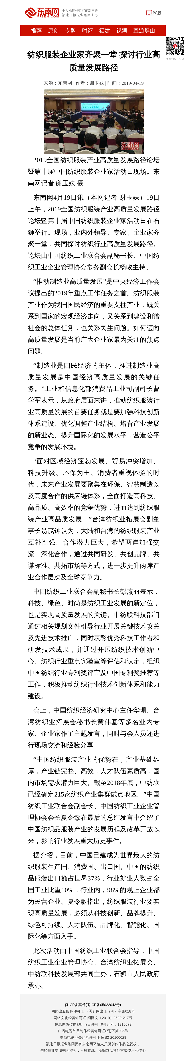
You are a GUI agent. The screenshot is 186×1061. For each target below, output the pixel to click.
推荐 (36, 31)
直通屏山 (144, 31)
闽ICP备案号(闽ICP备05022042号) (93, 1005)
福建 (104, 31)
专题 (70, 31)
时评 (87, 31)
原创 (53, 31)
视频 (121, 31)
